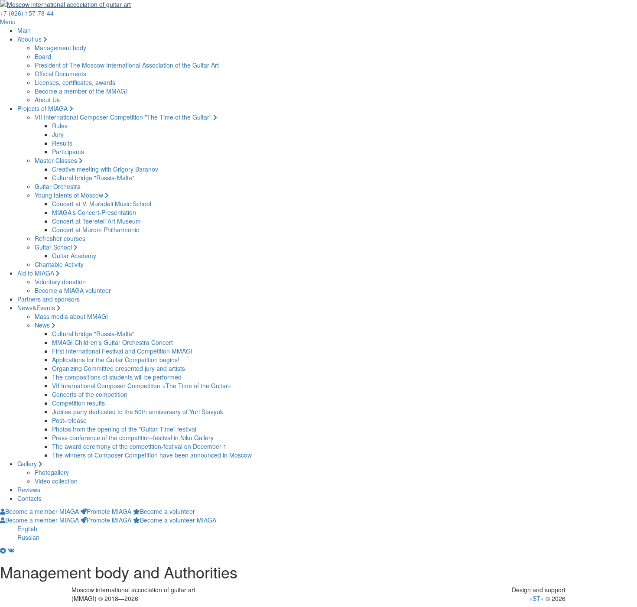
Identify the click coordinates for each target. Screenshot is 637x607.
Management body (60, 47)
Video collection (56, 481)
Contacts (29, 498)
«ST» (536, 598)
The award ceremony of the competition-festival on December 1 (139, 446)
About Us (47, 99)
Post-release (69, 420)
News (43, 325)
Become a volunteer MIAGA (178, 520)
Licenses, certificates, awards (75, 82)
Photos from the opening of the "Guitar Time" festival (124, 429)
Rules (60, 125)
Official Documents (60, 73)
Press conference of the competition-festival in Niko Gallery (133, 437)
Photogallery (52, 472)
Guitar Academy (74, 255)
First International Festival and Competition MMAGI (122, 351)
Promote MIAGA (109, 511)
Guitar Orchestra (58, 186)
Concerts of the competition (89, 394)
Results (62, 143)
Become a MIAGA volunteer (73, 290)
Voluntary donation (60, 281)
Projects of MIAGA (43, 108)
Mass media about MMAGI (71, 316)
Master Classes (57, 160)
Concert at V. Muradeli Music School (101, 203)
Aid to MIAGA (36, 273)
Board (43, 56)
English (27, 528)
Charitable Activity (59, 264)
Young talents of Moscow (70, 195)
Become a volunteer (167, 511)
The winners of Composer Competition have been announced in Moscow (152, 455)
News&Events (37, 307)
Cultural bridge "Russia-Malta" (93, 177)
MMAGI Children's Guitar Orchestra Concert (112, 342)
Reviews (28, 489)
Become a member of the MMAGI (81, 91)
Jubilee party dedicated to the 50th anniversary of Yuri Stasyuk (137, 411)
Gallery (28, 463)
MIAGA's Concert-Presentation (94, 212)
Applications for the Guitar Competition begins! (115, 359)
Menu (8, 21)
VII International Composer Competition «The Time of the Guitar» (141, 385)
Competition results (78, 403)
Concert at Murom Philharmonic (95, 229)
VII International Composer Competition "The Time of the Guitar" (124, 117)
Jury (58, 134)
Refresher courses (60, 238)
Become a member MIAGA (42, 511)
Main (24, 30)
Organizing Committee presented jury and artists (118, 368)
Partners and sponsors (48, 299)
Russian (28, 537)
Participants (68, 151)
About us (30, 39)
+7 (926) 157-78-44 (27, 13)
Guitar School (54, 247)
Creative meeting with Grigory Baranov (105, 169)
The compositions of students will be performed (117, 377)
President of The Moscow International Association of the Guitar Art (127, 65)
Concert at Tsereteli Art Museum (96, 221)
